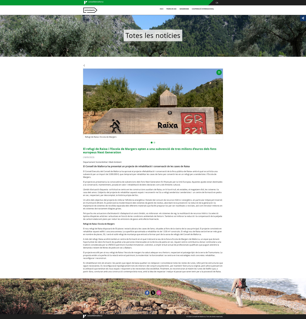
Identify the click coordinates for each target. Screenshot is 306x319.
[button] (152, 142)
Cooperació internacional (203, 9)
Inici (161, 9)
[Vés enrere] (84, 66)
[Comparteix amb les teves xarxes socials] (303, 18)
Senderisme (184, 9)
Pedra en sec (171, 9)
